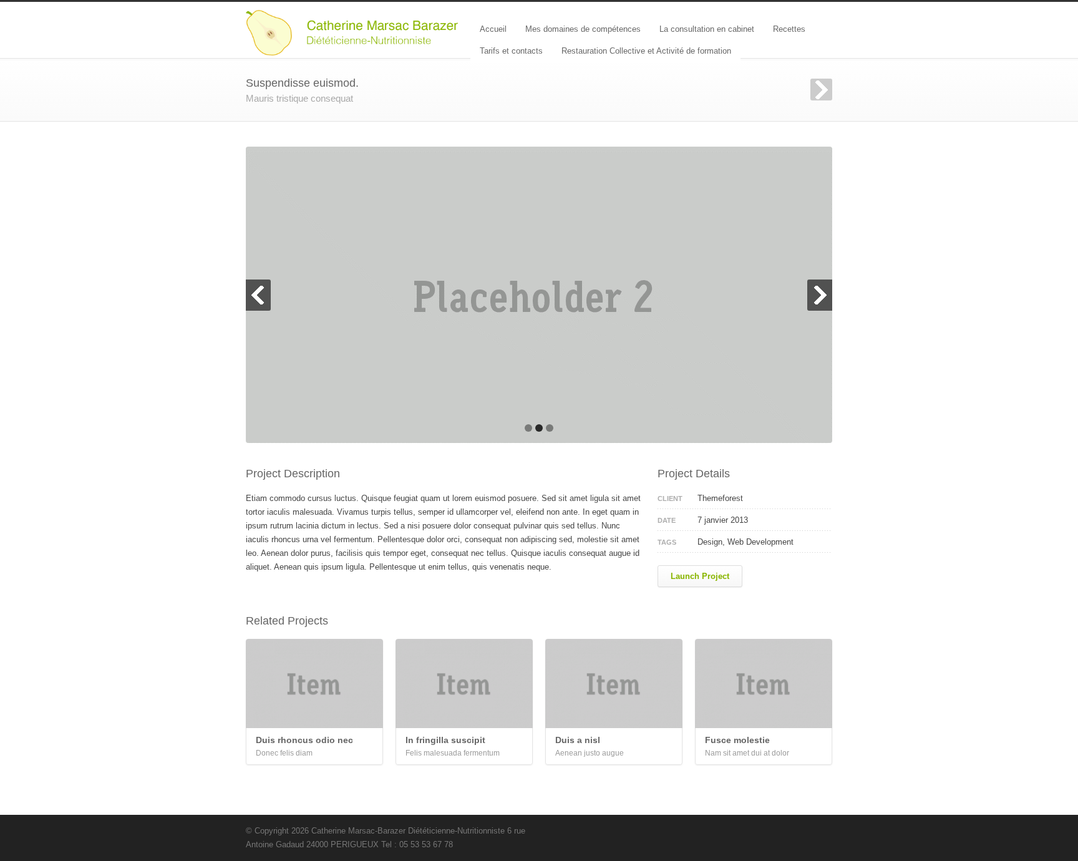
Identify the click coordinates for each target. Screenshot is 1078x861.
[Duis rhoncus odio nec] (314, 683)
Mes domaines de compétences (583, 29)
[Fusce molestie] (763, 683)
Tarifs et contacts (511, 51)
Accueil (493, 29)
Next (821, 89)
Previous (258, 295)
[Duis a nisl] (613, 683)
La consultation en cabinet (706, 29)
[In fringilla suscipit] (464, 683)
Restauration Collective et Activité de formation (646, 51)
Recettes (789, 29)
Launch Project (700, 576)
